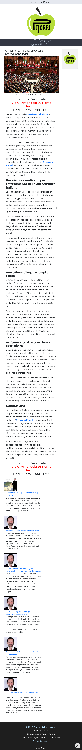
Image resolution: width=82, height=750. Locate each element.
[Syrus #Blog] (41, 21)
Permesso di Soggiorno (36, 42)
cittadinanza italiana (37, 114)
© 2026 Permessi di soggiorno (41, 727)
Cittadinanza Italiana (45, 42)
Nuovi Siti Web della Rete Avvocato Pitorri (22, 530)
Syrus (45, 748)
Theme (37, 748)
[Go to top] (77, 745)
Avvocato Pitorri (24, 420)
